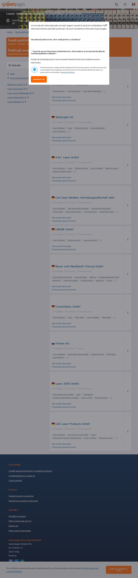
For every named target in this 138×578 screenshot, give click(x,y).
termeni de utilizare (68, 72)
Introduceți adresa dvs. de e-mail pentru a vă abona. (55, 39)
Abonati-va (38, 79)
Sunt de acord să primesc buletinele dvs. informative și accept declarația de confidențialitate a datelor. (68, 52)
